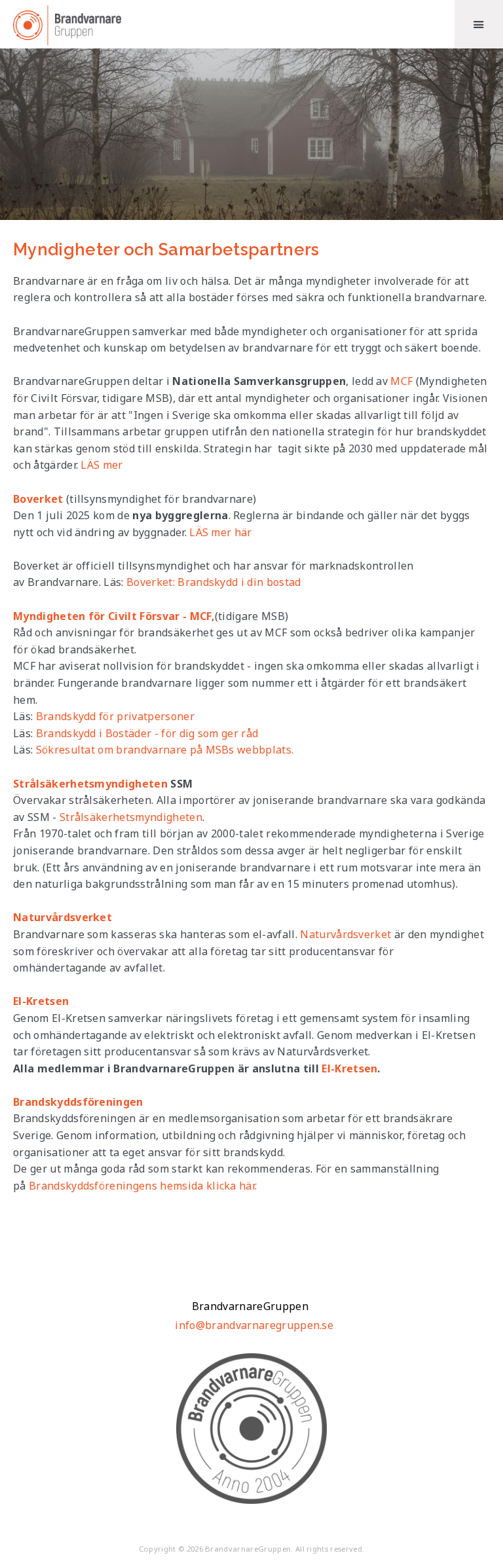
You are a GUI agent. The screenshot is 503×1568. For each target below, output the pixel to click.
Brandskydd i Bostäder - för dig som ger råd (147, 733)
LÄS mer (101, 465)
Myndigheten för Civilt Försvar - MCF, (114, 616)
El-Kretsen (349, 1068)
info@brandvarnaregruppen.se (254, 1325)
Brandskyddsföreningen (78, 1102)
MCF (401, 381)
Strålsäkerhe (93, 817)
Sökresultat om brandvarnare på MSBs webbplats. (165, 749)
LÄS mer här (220, 532)
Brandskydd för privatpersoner (115, 716)
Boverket (38, 499)
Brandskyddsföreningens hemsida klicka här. (143, 1185)
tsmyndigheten (164, 817)
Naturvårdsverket (62, 917)
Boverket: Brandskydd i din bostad (213, 582)
